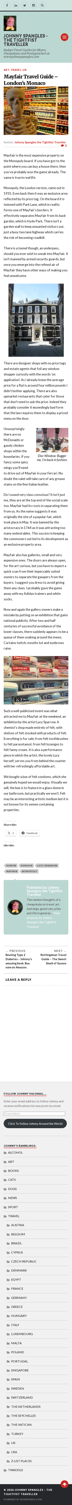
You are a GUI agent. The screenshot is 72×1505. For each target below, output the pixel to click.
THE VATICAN (21, 1424)
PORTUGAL (19, 1361)
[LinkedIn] (15, 5)
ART (6, 69)
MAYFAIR (11, 871)
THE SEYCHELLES (23, 1415)
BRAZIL (16, 1243)
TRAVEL (16, 69)
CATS (12, 1179)
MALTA (16, 1343)
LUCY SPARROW (47, 865)
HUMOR (11, 865)
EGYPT (16, 1279)
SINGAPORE (20, 1370)
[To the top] (64, 1484)
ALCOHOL (15, 1152)
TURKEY (17, 1434)
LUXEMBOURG (22, 1334)
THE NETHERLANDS (26, 1406)
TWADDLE (15, 1470)
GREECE (17, 1306)
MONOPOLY (29, 871)
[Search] (42, 5)
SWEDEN (17, 1388)
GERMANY (19, 1297)
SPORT (13, 1207)
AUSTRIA (17, 1225)
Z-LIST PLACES (21, 1461)
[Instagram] (33, 5)
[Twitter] (24, 5)
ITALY (15, 1325)
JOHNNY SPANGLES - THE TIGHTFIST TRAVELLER (26, 40)
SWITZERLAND (22, 1397)
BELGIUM (18, 1234)
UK (25, 69)
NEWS (12, 1198)
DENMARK (19, 1270)
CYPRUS (17, 1252)
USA (14, 1452)
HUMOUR (27, 865)
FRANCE (17, 1288)
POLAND (17, 1352)
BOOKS (13, 1170)
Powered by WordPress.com (23, 1499)
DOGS (12, 1189)
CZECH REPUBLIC (24, 1261)
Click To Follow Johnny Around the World (35, 1123)
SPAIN (15, 1379)
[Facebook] (7, 5)
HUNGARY (19, 1315)
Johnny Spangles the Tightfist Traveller (40, 142)
